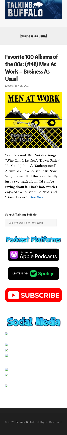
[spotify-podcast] (33, 281)
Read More (36, 197)
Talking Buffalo (25, 422)
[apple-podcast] (33, 262)
